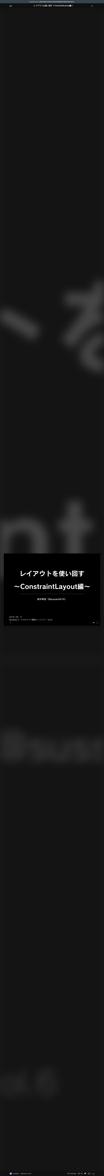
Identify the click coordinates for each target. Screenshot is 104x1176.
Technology (73, 1173)
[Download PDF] (94, 1173)
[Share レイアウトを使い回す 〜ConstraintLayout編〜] (85, 1173)
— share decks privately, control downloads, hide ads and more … (52, 1)
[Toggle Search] (92, 5)
